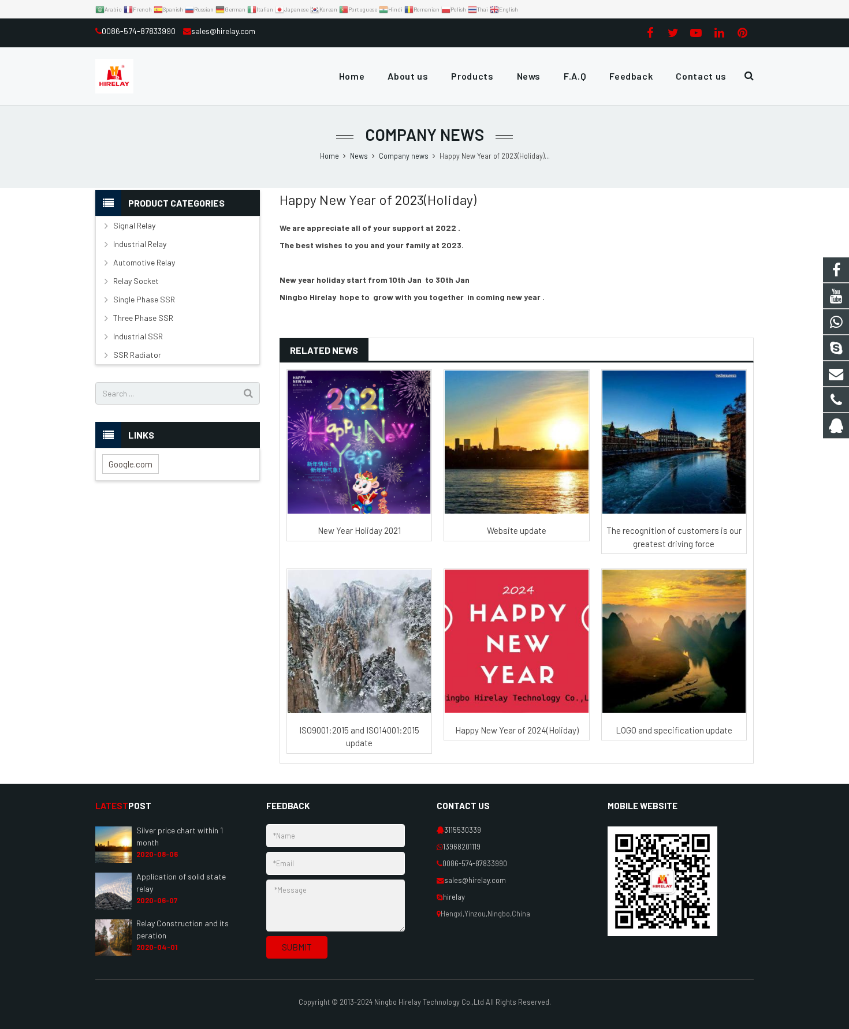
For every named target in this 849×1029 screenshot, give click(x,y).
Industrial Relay (139, 244)
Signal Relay (134, 225)
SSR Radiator (137, 355)
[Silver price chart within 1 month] (113, 860)
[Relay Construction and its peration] (113, 952)
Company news (424, 134)
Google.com (130, 464)
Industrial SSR (138, 336)
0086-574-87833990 (139, 31)
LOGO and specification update (674, 730)
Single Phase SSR (144, 299)
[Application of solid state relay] (113, 906)
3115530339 (462, 830)
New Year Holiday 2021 (359, 530)
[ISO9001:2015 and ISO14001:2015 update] (359, 641)
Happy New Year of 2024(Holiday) (517, 730)
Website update (516, 530)
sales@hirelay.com (223, 31)
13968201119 (462, 846)
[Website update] (516, 442)
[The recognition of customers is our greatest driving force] (674, 442)
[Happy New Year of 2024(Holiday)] (516, 641)
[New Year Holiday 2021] (359, 442)
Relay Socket (136, 281)
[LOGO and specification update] (674, 641)
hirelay (454, 896)
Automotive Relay (144, 262)
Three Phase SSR (143, 318)
